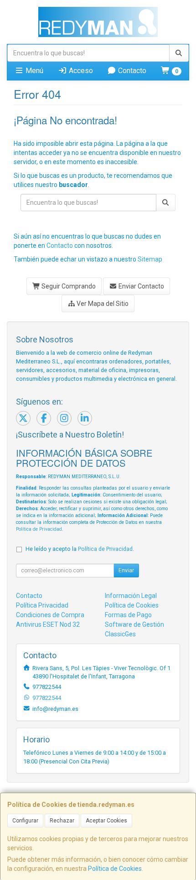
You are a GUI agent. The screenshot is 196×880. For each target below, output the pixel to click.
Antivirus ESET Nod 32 (48, 624)
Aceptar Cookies (106, 820)
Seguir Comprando (68, 286)
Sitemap (150, 259)
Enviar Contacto (140, 286)
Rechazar (62, 820)
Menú (33, 70)
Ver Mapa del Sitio (102, 303)
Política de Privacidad (39, 529)
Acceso (80, 70)
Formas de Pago (128, 615)
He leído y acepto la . (80, 548)
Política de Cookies (115, 868)
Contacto (131, 70)
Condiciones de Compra (50, 615)
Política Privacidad (42, 605)
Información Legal (131, 595)
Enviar (126, 570)
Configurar (25, 820)
